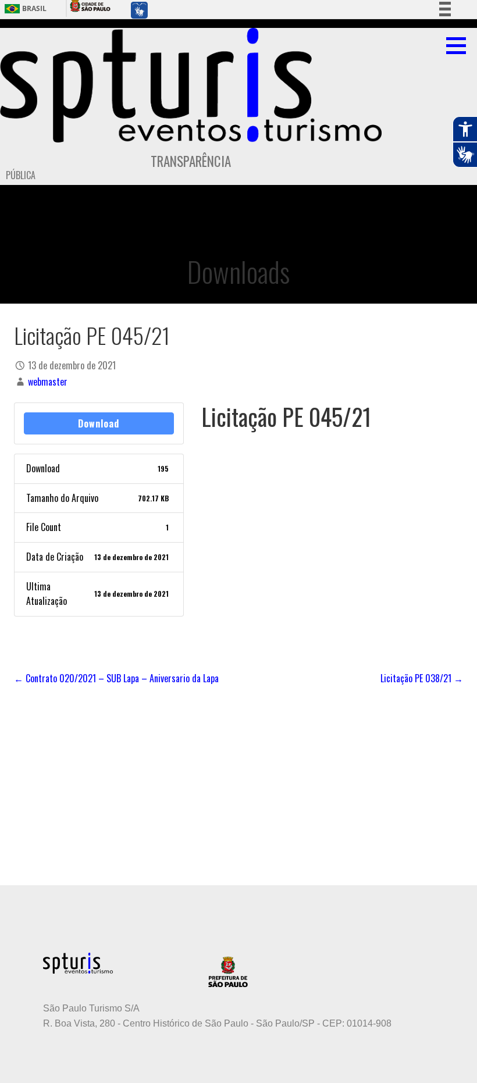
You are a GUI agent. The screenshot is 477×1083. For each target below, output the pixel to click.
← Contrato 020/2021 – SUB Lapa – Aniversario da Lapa (116, 678)
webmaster (47, 382)
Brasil (34, 8)
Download (98, 423)
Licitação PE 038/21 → (421, 678)
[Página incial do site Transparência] (191, 85)
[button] (460, 45)
